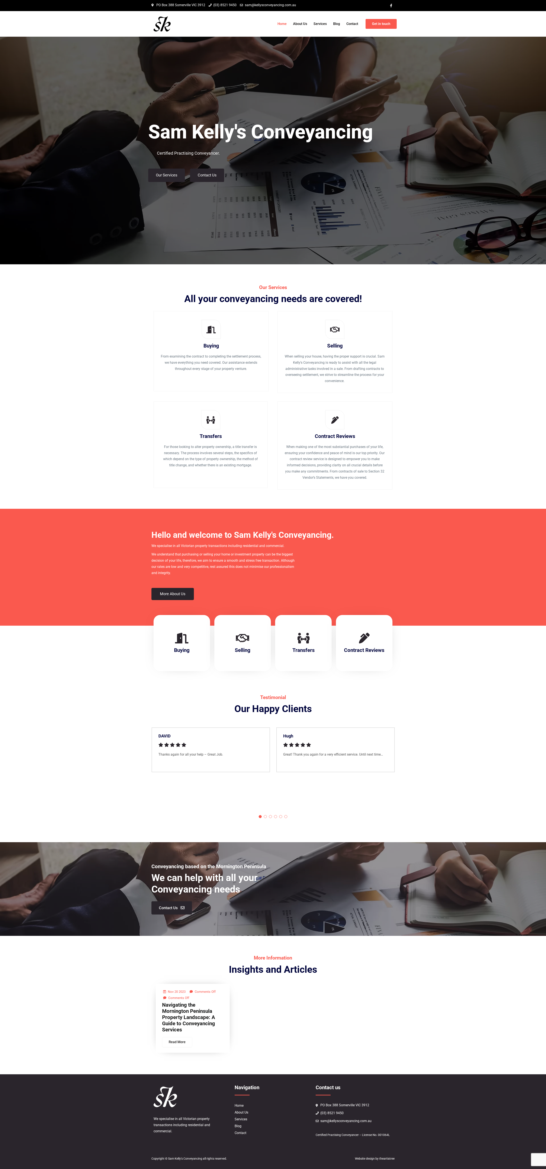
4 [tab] (275, 816)
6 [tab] (285, 816)
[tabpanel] (210, 753)
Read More (177, 1042)
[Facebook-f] (391, 5)
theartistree (387, 1158)
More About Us (172, 594)
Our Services (166, 174)
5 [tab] (280, 816)
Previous (140, 771)
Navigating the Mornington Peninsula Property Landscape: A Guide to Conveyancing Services (188, 1017)
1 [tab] (260, 816)
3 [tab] (270, 816)
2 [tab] (265, 816)
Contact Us (207, 174)
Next (405, 771)
